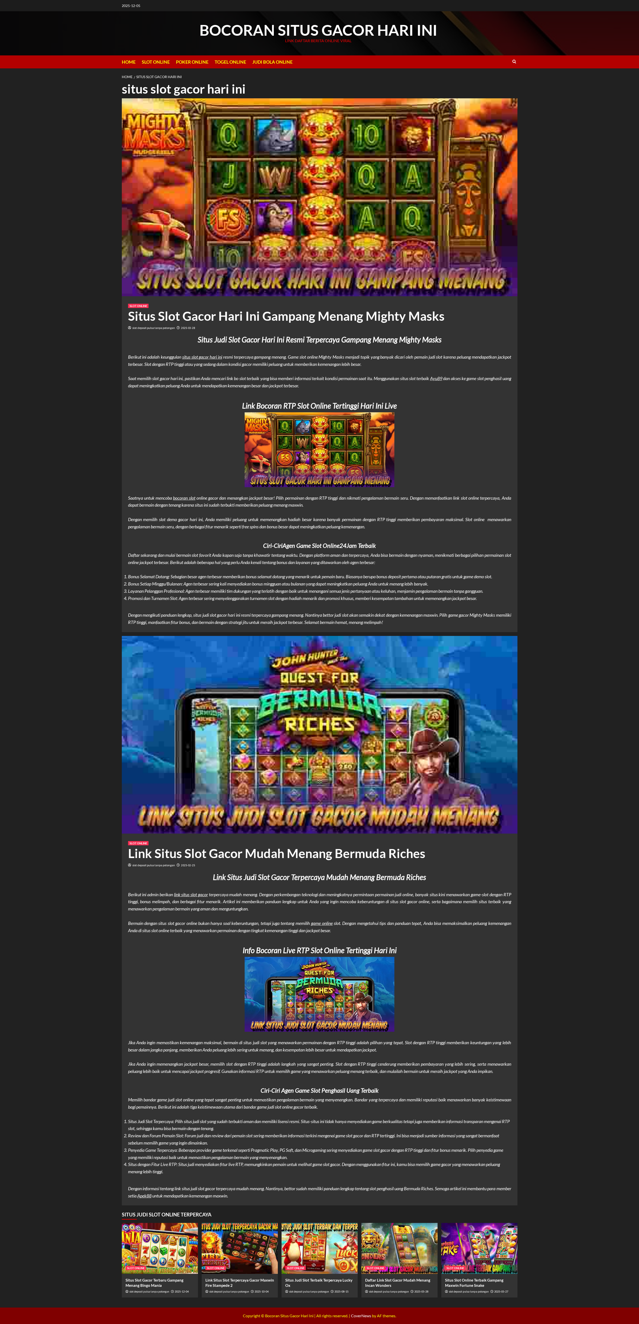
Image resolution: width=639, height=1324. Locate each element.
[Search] (514, 61)
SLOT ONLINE (156, 62)
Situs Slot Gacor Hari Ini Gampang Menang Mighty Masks (286, 315)
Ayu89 (436, 378)
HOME (129, 62)
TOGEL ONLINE (230, 62)
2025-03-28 (188, 328)
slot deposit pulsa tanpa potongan (153, 328)
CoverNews (361, 1315)
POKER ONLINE (192, 62)
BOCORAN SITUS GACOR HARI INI (318, 30)
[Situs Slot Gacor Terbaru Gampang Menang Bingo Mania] (160, 1248)
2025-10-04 (262, 1291)
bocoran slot (184, 498)
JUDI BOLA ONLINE (272, 62)
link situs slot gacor (191, 894)
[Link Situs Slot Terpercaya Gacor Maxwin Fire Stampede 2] (240, 1248)
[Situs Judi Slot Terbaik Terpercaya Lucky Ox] (320, 1248)
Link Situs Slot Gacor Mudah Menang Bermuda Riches (276, 853)
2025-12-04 (182, 1291)
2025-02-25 (188, 865)
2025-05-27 (501, 1291)
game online (321, 923)
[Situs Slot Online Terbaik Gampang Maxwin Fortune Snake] (479, 1248)
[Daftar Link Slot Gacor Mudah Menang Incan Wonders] (399, 1248)
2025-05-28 (421, 1291)
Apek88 (144, 1195)
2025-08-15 (341, 1291)
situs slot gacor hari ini (202, 357)
